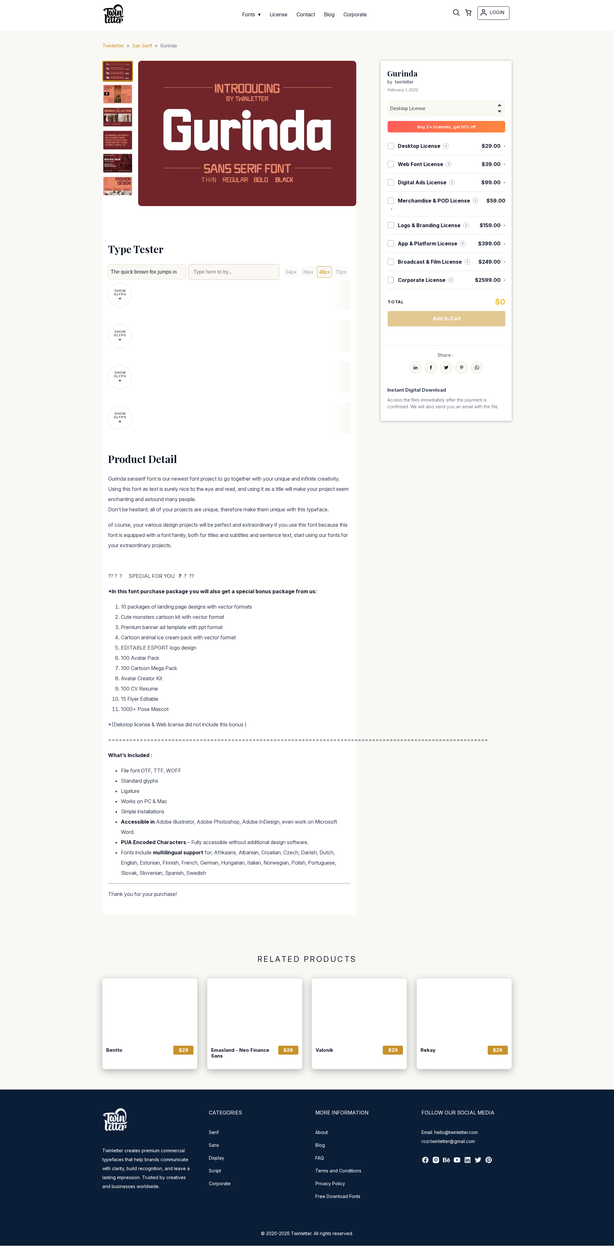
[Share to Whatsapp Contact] (477, 368)
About (321, 1132)
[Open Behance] (446, 1162)
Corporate (220, 1183)
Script (215, 1170)
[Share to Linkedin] (415, 368)
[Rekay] (464, 1010)
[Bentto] (149, 1010)
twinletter (404, 81)
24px (291, 272)
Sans (214, 1145)
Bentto (114, 1050)
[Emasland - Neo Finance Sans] (254, 1010)
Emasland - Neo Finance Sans (240, 1053)
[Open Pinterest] (488, 1162)
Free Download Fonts (337, 1196)
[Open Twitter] (478, 1162)
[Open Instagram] (436, 1162)
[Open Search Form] (456, 13)
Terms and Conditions (338, 1170)
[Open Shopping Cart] (468, 13)
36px (307, 272)
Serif (214, 1132)
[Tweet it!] (446, 368)
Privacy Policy (330, 1183)
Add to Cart (446, 318)
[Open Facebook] (425, 1162)
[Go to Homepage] (113, 23)
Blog (320, 1145)
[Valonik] (359, 1010)
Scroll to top (608, 1240)
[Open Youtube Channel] (457, 1162)
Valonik (324, 1050)
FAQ (319, 1158)
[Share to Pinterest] (461, 368)
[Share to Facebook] (431, 368)
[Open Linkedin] (467, 1162)
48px (324, 272)
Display (216, 1158)
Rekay (428, 1050)
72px (340, 272)
